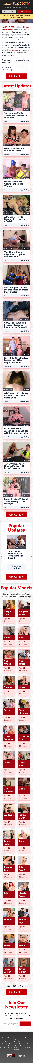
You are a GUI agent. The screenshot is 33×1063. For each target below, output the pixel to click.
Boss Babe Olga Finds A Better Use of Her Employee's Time (16, 360)
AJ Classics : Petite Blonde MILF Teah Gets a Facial (15, 218)
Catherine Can (24, 738)
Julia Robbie (22, 868)
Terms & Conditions (14, 1043)
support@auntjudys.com (21, 1041)
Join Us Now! (16, 76)
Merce (7, 945)
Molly (22, 945)
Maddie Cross (22, 894)
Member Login (8, 11)
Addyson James (23, 613)
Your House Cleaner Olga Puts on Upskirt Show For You (14, 254)
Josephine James (9, 868)
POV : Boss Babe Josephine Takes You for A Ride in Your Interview (16, 430)
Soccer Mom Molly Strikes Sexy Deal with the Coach (15, 115)
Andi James (22, 662)
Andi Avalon (7, 662)
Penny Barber (7, 970)
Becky (22, 687)
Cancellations (5, 1043)
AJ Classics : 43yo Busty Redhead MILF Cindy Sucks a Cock (16, 395)
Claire (7, 762)
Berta (7, 710)
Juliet (6, 893)
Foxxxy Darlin (22, 816)
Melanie (8, 919)
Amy (21, 637)
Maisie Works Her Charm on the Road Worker (13, 183)
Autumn (8, 687)
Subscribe (25, 1024)
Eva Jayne (9, 814)
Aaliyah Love (8, 613)
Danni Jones (22, 764)
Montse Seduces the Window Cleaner (14, 149)
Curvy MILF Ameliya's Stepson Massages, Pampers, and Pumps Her (16, 324)
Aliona (7, 637)
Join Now (24, 11)
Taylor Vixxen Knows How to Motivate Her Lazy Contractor (15, 466)
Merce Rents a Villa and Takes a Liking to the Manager (16, 501)
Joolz (21, 841)
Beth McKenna (23, 711)
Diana (22, 788)
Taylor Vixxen (22, 970)
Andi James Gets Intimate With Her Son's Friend (15, 554)
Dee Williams (8, 790)
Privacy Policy (23, 1043)
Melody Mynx (22, 921)
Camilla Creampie (8, 738)
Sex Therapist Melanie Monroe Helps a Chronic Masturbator (16, 289)
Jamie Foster (7, 842)
